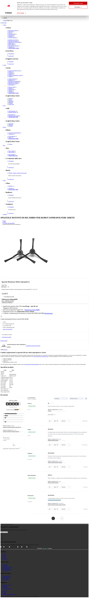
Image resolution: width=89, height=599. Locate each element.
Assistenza (5, 587)
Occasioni (5, 559)
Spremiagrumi (12, 89)
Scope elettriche (12, 136)
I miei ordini (5, 578)
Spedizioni (5, 565)
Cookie (4, 593)
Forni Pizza (11, 35)
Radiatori (11, 186)
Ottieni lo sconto (4, 532)
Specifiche (38, 345)
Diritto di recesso (6, 568)
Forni (10, 32)
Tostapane (11, 46)
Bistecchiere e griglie (13, 30)
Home (4, 220)
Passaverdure (11, 84)
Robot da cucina (12, 87)
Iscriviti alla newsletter (6, 337)
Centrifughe (11, 73)
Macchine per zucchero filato (15, 42)
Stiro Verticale (12, 154)
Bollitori (11, 71)
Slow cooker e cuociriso (14, 45)
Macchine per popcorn (13, 41)
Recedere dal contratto (7, 567)
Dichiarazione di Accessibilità (9, 594)
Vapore (10, 137)
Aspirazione (11, 134)
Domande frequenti (7, 585)
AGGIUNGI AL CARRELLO (7, 302)
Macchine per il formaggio (14, 81)
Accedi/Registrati (6, 576)
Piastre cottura (12, 44)
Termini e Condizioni (7, 569)
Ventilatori (11, 188)
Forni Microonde (12, 34)
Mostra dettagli (20, 13)
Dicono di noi (6, 570)
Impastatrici (11, 80)
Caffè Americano (12, 111)
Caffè (4, 105)
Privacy (4, 592)
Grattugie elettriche (13, 78)
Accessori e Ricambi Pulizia (14, 132)
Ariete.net (5, 590)
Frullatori (11, 74)
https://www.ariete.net (7, 329)
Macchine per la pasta (13, 83)
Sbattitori (10, 88)
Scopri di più (11, 56)
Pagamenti (5, 564)
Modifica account (6, 577)
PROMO (5, 214)
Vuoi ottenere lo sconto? (9, 296)
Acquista (5, 349)
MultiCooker (11, 43)
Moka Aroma (11, 114)
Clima (4, 180)
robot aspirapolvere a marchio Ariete (40, 356)
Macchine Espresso (13, 112)
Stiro (4, 145)
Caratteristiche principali (31, 345)
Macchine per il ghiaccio (14, 82)
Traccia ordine (6, 579)
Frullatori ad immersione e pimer (15, 75)
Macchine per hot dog (13, 39)
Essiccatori (11, 31)
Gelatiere (10, 76)
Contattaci (5, 586)
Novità (4, 557)
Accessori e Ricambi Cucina (14, 70)
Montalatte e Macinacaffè (14, 115)
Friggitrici (11, 36)
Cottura (4, 25)
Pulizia (4, 127)
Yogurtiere (11, 91)
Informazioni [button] (48, 313)
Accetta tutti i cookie (78, 3)
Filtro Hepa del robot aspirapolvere (31, 364)
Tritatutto (10, 90)
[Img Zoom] (27, 278)
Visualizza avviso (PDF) (32, 310)
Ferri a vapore (12, 151)
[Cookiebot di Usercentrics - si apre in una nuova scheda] (8, 13)
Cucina (4, 65)
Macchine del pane (13, 37)
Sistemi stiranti (12, 152)
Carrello (5, 20)
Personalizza (77, 7)
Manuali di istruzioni (7, 588)
